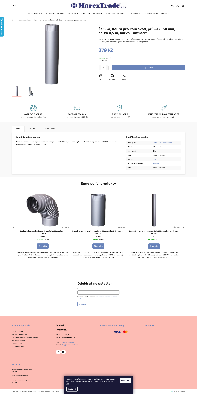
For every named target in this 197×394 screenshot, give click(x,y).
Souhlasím (125, 380)
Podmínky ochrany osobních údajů (25, 337)
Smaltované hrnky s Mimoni (21, 380)
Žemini (101, 25)
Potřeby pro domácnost (162, 143)
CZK (13, 6)
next (183, 228)
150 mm (156, 163)
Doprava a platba (18, 340)
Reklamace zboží (18, 346)
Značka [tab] (49, 129)
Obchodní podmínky (19, 334)
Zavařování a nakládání (20, 375)
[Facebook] (58, 352)
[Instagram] (63, 352)
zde (67, 384)
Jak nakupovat (17, 331)
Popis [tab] (18, 129)
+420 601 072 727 (68, 342)
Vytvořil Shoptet (179, 391)
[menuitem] (35, 13)
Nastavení (72, 389)
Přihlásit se (82, 304)
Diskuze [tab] (32, 129)
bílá (154, 159)
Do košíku (150, 68)
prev (13, 228)
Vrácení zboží (17, 343)
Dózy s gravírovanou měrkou (22, 369)
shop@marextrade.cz (70, 345)
